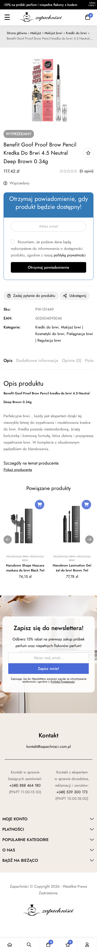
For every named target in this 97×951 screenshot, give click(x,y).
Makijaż (35, 33)
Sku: (7, 309)
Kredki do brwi (76, 33)
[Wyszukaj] (29, 944)
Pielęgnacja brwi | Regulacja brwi (25, 558)
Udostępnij (77, 295)
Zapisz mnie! (48, 668)
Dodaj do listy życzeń (88, 153)
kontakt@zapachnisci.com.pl (48, 746)
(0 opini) (86, 171)
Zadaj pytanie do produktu (34, 295)
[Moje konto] (87, 944)
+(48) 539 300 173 (72, 792)
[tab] (8, 361)
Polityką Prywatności (63, 682)
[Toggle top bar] (92, 4)
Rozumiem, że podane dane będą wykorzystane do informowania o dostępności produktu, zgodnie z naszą (48, 248)
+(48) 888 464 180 (25, 785)
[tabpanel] (48, 415)
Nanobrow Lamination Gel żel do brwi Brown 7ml (72, 568)
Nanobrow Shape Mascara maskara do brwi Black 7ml (25, 568)
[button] (39, 504)
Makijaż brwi (53, 33)
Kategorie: (12, 327)
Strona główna (17, 33)
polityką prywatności (70, 255)
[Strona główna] (9, 944)
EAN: (8, 318)
